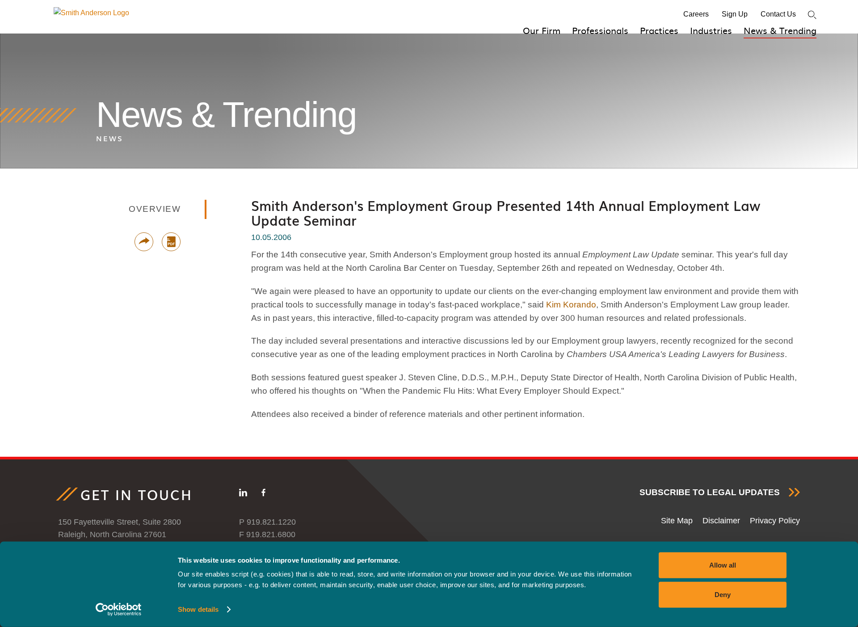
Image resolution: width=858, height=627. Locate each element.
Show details (198, 609)
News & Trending (780, 30)
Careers (696, 14)
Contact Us (778, 14)
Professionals (600, 30)
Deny (723, 594)
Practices (659, 30)
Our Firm (541, 30)
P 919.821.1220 (267, 522)
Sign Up (735, 14)
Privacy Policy (775, 520)
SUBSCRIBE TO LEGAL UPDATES (709, 492)
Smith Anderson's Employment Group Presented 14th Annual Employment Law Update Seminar (505, 212)
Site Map (677, 520)
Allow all (722, 565)
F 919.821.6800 (267, 534)
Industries (711, 30)
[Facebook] (263, 494)
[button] (144, 241)
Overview (155, 209)
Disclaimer (721, 520)
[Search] (812, 15)
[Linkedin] (243, 494)
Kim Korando (571, 304)
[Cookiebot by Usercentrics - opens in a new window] (119, 609)
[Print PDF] (171, 241)
